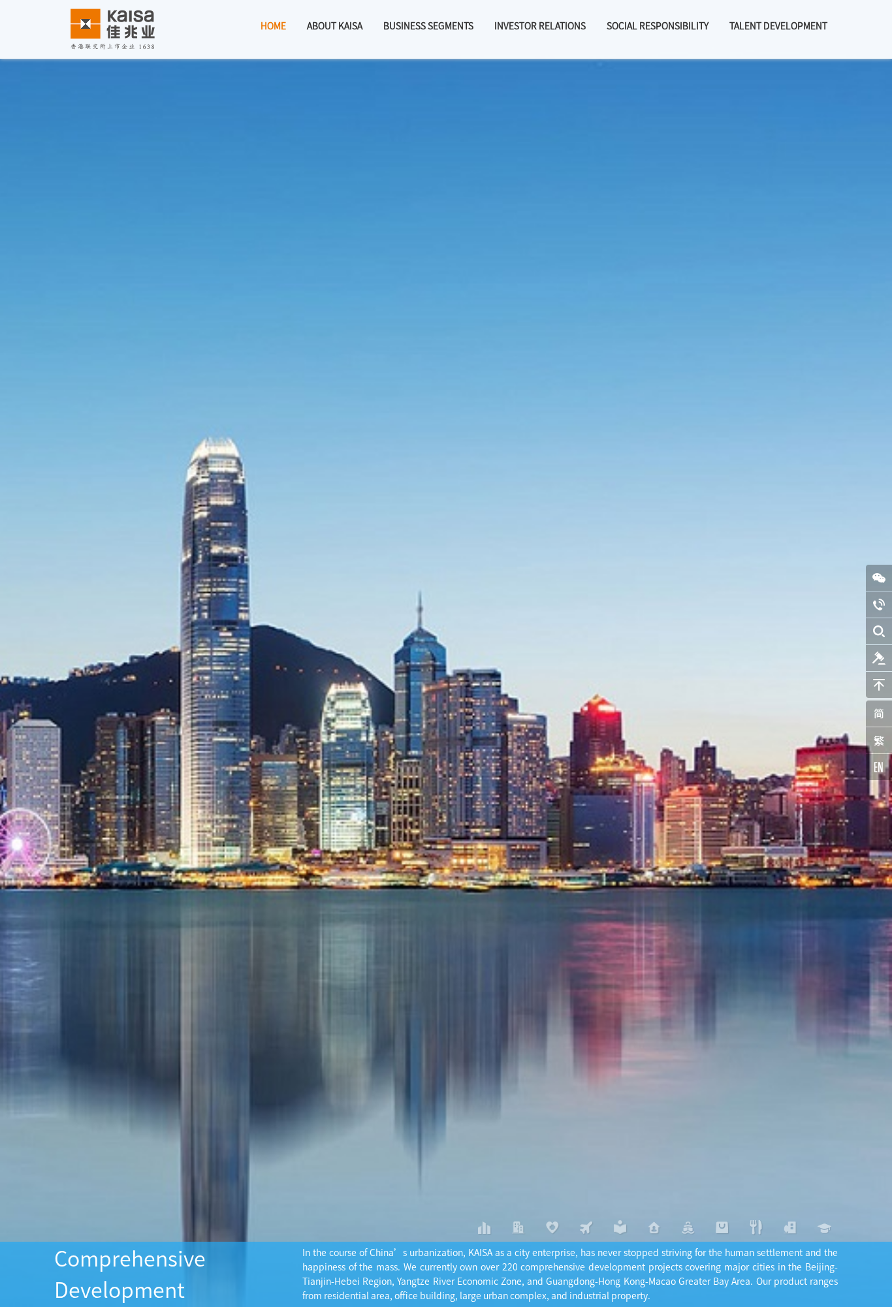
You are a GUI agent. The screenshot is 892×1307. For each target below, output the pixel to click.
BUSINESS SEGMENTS (428, 26)
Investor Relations (540, 26)
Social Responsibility (658, 26)
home (273, 26)
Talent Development (778, 26)
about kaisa (334, 26)
